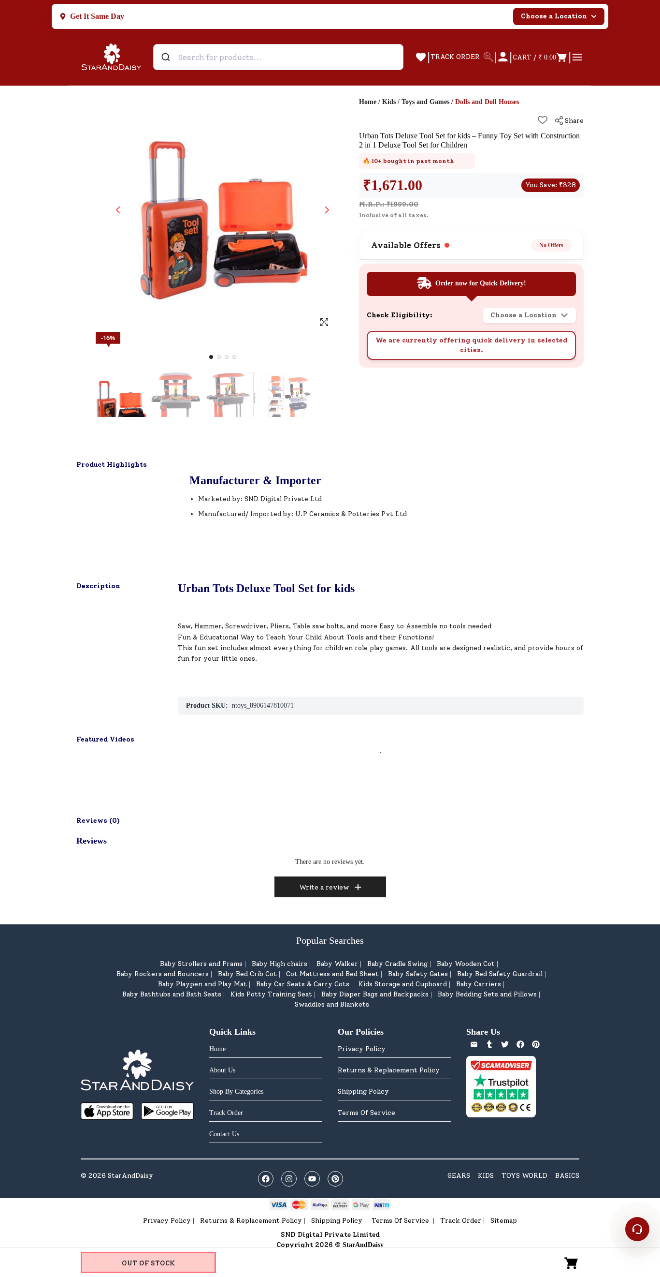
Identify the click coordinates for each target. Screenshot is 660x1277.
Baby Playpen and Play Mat (202, 984)
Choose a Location (554, 16)
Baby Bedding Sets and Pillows (487, 994)
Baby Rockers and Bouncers (162, 974)
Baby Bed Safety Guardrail (500, 974)
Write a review (324, 887)
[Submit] (167, 57)
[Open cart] (571, 1262)
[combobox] (278, 57)
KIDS (486, 1176)
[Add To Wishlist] (542, 120)
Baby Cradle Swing (397, 964)
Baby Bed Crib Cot (247, 974)
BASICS (567, 1176)
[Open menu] (577, 57)
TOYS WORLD (524, 1176)
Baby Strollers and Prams (201, 964)
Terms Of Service (366, 1113)
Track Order (460, 1221)
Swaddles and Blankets (332, 1004)
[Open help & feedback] (637, 1229)
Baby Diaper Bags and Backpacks (375, 994)
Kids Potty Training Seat (271, 994)
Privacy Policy (362, 1049)
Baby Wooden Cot (466, 964)
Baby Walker (337, 964)
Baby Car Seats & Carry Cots (302, 984)
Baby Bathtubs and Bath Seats (171, 994)
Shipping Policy (363, 1091)
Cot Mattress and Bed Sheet (332, 974)
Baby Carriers (478, 984)
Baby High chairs (279, 964)
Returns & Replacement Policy (389, 1070)
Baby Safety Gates (418, 974)
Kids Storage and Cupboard (403, 984)
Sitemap (503, 1221)
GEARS (458, 1176)
